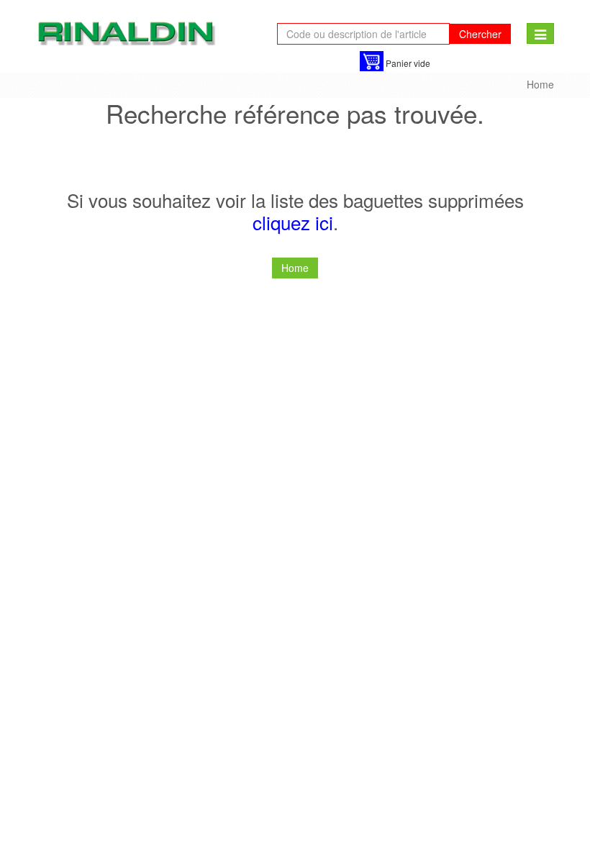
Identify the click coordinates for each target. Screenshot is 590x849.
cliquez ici (293, 222)
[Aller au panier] (372, 61)
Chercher (480, 34)
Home (540, 84)
